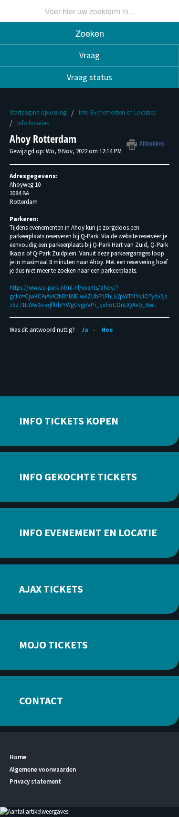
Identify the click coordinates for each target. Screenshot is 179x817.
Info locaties (33, 123)
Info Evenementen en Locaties (117, 112)
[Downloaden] (72, 408)
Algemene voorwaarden (43, 769)
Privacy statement (35, 781)
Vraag (89, 55)
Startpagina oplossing (39, 112)
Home (18, 757)
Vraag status (89, 77)
